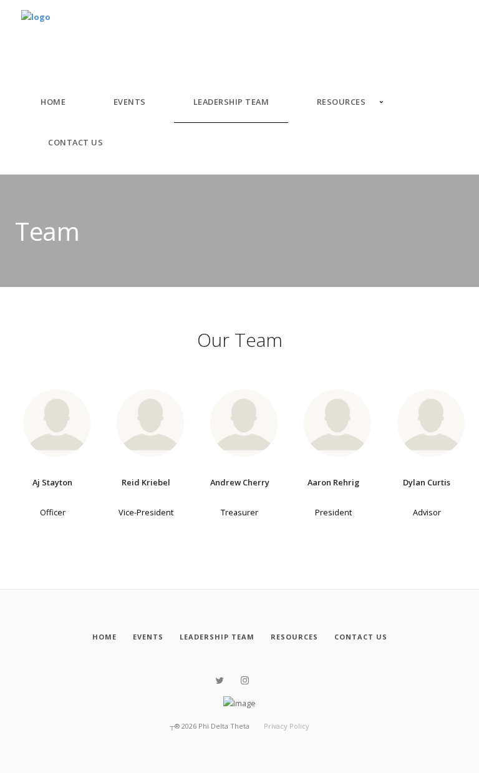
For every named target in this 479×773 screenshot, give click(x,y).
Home (53, 101)
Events (130, 101)
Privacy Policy (286, 726)
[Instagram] (245, 680)
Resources (341, 101)
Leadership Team (231, 101)
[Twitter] (220, 680)
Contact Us (75, 142)
